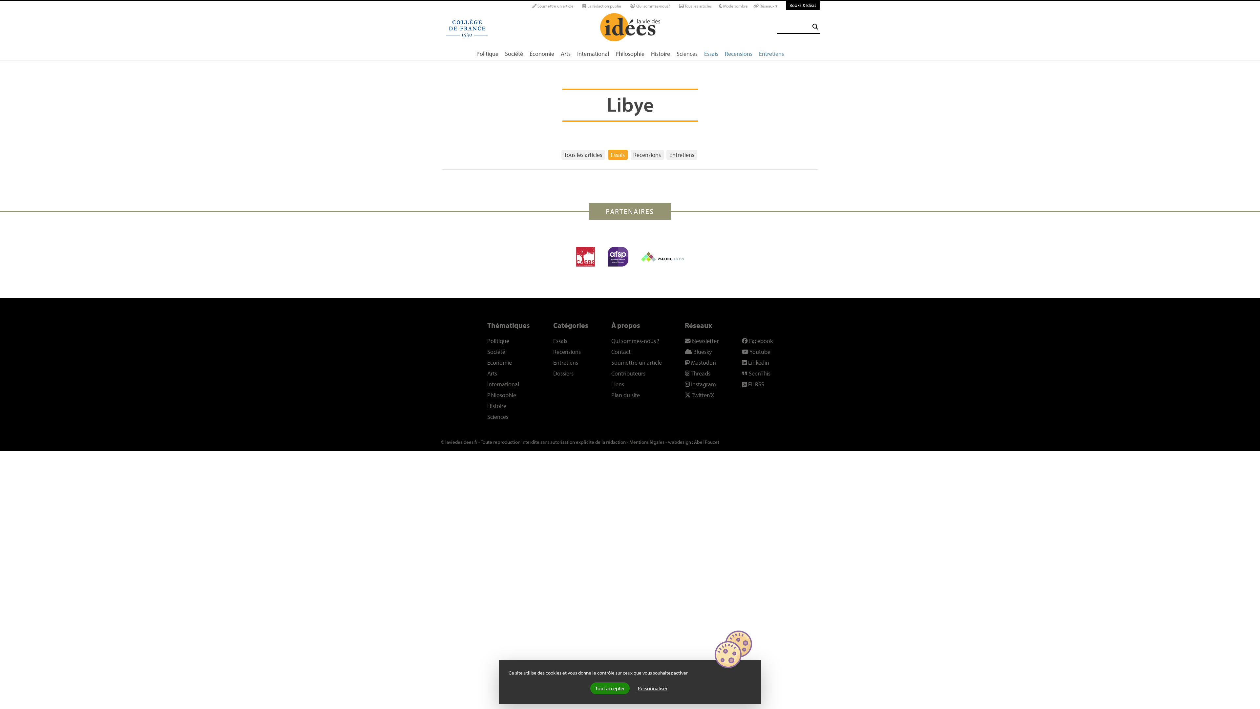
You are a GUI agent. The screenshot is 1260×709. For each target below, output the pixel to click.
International (593, 53)
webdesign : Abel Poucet (693, 442)
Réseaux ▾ (768, 6)
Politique (487, 53)
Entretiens (771, 53)
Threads (700, 373)
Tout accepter (610, 688)
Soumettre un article (555, 6)
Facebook (760, 341)
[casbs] (585, 257)
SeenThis (758, 373)
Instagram (703, 384)
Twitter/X (702, 395)
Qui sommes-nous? (652, 6)
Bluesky (702, 351)
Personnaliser (652, 688)
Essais (711, 53)
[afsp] (618, 257)
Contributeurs (628, 373)
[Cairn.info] (662, 257)
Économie (542, 53)
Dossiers (563, 373)
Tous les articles (698, 6)
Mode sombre (735, 6)
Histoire (660, 53)
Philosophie (630, 53)
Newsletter (705, 341)
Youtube (759, 351)
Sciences (687, 53)
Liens (617, 384)
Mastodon (703, 362)
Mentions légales (646, 442)
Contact (621, 351)
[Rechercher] (815, 27)
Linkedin (758, 362)
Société (514, 53)
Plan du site (625, 395)
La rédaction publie (603, 6)
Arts (566, 53)
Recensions (738, 53)
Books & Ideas (802, 5)
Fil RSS (755, 384)
